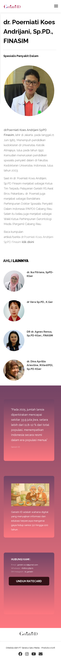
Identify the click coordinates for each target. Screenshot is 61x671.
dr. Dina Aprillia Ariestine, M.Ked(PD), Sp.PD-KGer (40, 365)
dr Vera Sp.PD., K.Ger (40, 302)
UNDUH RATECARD (29, 581)
